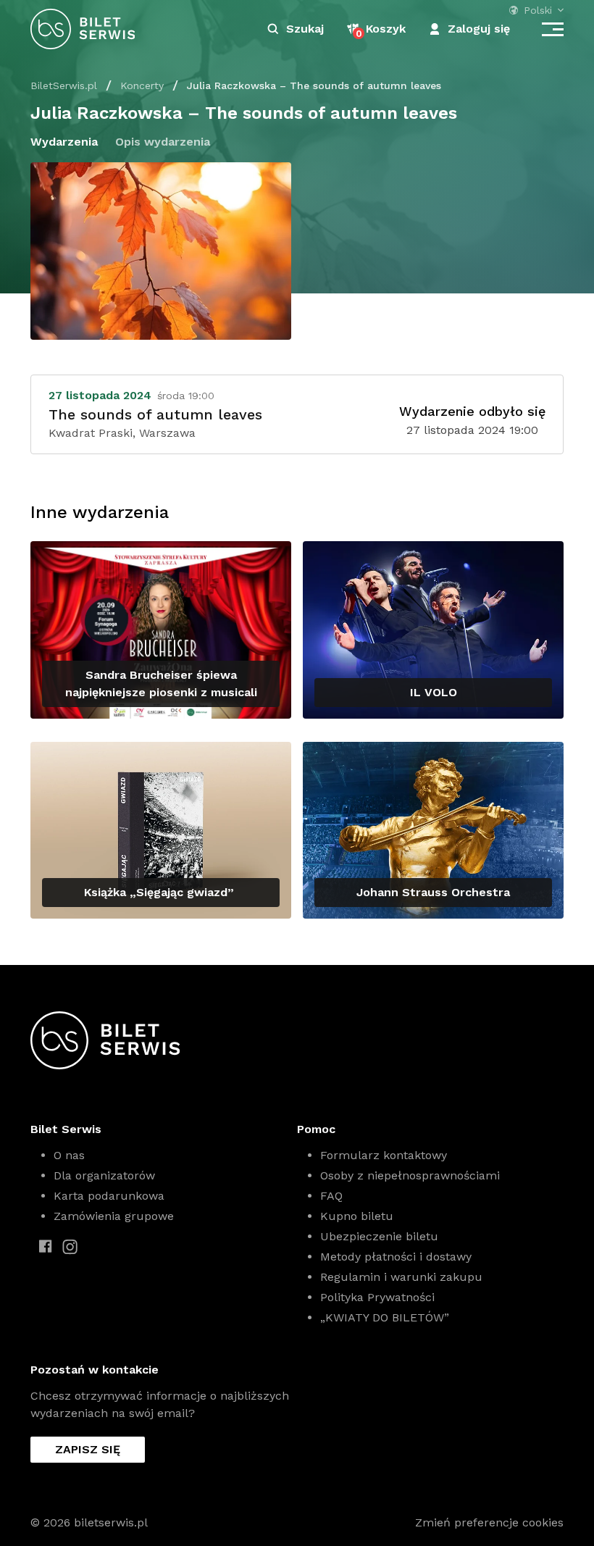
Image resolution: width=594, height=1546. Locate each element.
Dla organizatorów (104, 1175)
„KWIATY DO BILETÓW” (384, 1317)
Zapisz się (87, 1449)
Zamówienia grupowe (114, 1216)
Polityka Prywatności (377, 1297)
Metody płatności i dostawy (396, 1256)
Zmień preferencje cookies (489, 1522)
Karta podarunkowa (109, 1196)
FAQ (331, 1196)
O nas (69, 1155)
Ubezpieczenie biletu (379, 1236)
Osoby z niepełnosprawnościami (410, 1175)
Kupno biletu (356, 1216)
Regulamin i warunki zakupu (401, 1277)
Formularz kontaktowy (383, 1155)
